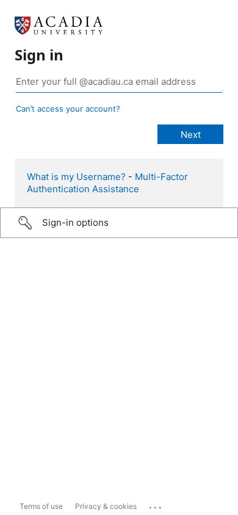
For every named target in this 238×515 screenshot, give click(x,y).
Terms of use (41, 506)
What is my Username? (76, 176)
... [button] (156, 505)
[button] (119, 222)
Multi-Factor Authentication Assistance (107, 183)
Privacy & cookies (106, 506)
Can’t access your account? (68, 108)
